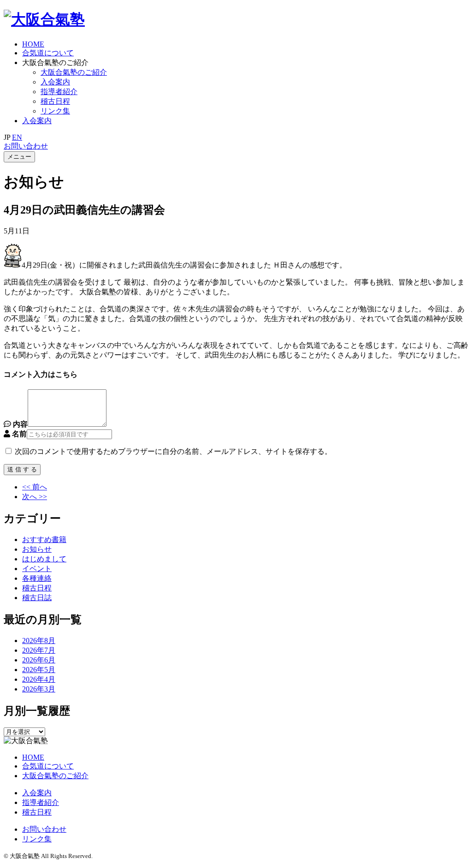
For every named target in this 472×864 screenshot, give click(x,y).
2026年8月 (38, 640)
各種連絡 (37, 578)
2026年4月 (38, 679)
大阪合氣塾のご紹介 (74, 72)
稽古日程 (55, 101)
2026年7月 (38, 650)
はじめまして (44, 559)
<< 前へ (34, 487)
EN (17, 137)
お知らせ (37, 549)
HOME (33, 44)
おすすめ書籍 (44, 539)
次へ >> (34, 497)
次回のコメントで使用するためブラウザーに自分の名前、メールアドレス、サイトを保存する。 (173, 451)
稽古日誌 (37, 598)
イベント (37, 568)
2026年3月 (38, 689)
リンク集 (37, 839)
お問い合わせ (26, 146)
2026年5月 (38, 669)
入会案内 (55, 82)
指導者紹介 (59, 91)
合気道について (48, 53)
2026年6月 (38, 660)
